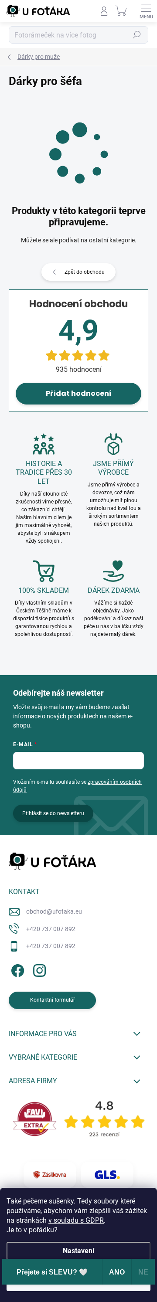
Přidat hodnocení (79, 393)
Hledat (137, 35)
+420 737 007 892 (50, 928)
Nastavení (78, 1251)
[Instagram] (38, 969)
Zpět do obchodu (85, 272)
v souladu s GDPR (76, 1220)
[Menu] (146, 11)
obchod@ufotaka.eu (54, 911)
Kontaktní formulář (52, 1000)
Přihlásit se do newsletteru (53, 813)
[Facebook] (16, 969)
